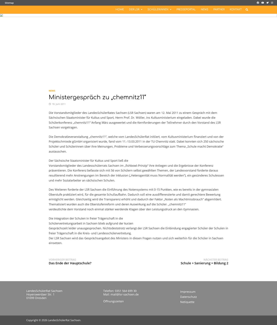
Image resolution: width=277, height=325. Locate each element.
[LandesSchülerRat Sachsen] (138, 48)
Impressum (188, 292)
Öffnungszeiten (113, 301)
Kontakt (236, 9)
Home (120, 9)
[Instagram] (272, 2)
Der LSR (134, 9)
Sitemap (9, 2)
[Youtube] (263, 2)
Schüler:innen (157, 9)
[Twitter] (268, 2)
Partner (219, 9)
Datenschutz (188, 297)
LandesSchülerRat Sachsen (64, 320)
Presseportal (186, 9)
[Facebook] (258, 2)
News (204, 9)
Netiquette (187, 302)
